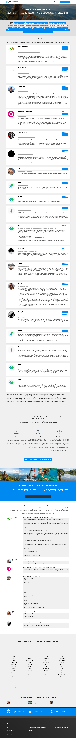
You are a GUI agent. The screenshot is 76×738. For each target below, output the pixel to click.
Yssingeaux (62, 680)
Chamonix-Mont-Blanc (14, 678)
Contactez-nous (9, 734)
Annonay (13, 652)
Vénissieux (62, 666)
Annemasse (14, 650)
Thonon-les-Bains (62, 658)
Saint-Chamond (46, 670)
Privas (46, 660)
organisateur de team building (28, 31)
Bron (14, 670)
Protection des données (10, 730)
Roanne (46, 666)
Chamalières (14, 674)
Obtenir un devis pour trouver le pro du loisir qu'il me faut (38, 459)
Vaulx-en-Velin (62, 664)
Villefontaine (62, 672)
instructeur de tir (35, 25)
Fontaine (29, 652)
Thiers (62, 656)
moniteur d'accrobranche (53, 25)
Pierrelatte (46, 656)
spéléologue (38, 31)
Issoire (30, 662)
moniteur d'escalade (10, 29)
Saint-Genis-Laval (46, 680)
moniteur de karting (63, 25)
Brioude (13, 668)
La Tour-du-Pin (30, 664)
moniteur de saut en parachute (51, 27)
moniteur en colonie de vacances (22, 29)
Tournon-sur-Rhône (62, 660)
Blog (7, 733)
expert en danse (52, 23)
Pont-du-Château (46, 658)
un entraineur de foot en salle (47, 31)
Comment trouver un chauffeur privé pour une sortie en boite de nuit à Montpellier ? (40, 702)
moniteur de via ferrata (63, 27)
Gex (30, 654)
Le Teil (30, 668)
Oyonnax (46, 654)
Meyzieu (29, 678)
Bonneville (14, 660)
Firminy (30, 650)
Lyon (30, 672)
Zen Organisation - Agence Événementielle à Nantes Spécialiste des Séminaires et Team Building (18, 702)
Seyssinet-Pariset (62, 652)
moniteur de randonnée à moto (26, 27)
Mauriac (29, 674)
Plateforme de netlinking (10, 731)
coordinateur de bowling (30, 23)
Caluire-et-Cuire (14, 672)
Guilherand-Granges (29, 660)
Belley (14, 658)
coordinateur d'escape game (42, 23)
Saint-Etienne (46, 676)
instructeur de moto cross (25, 25)
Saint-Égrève (46, 674)
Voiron (62, 678)
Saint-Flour (46, 678)
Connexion (57, 1)
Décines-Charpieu (14, 687)
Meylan (30, 676)
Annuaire (8, 726)
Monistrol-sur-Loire (30, 680)
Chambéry (14, 676)
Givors (30, 656)
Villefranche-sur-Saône (62, 674)
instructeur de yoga (43, 25)
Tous (12, 23)
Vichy (62, 668)
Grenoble (30, 658)
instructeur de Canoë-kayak (14, 25)
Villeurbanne (62, 676)
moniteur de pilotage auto (13, 27)
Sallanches (62, 650)
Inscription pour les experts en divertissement (38, 497)
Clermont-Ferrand (14, 680)
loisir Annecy (30, 730)
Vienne (62, 670)
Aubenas (13, 654)
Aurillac (14, 656)
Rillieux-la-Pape (46, 662)
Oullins (46, 652)
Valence (62, 662)
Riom (46, 664)
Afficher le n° (66, 49)
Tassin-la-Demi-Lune (62, 654)
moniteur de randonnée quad (38, 27)
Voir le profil (65, 46)
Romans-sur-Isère (46, 668)
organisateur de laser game (49, 29)
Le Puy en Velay (30, 666)
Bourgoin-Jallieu (14, 666)
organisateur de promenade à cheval (62, 29)
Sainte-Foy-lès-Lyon (46, 672)
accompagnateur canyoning (19, 23)
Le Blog (51, 1)
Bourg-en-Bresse (14, 662)
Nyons (46, 650)
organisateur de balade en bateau (36, 29)
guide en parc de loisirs (61, 23)
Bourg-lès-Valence (14, 664)
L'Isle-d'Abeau (30, 670)
